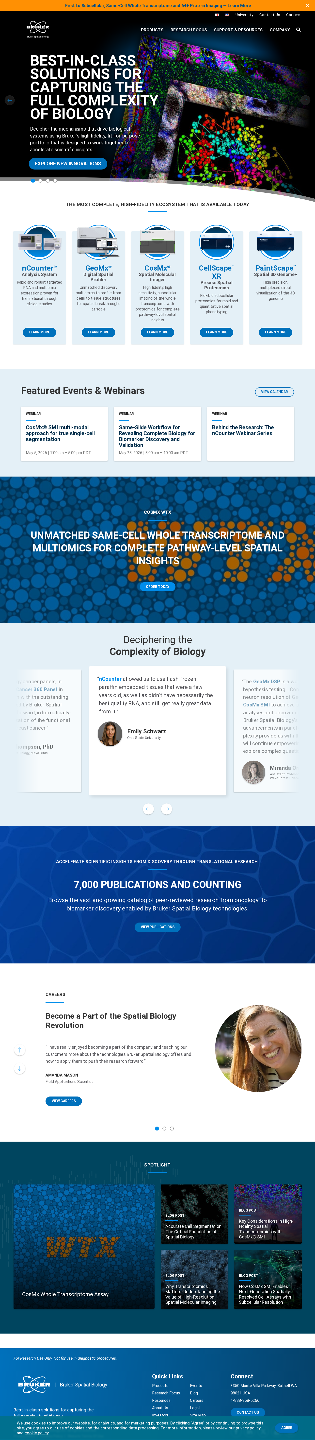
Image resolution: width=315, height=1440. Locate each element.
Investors (160, 1415)
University (244, 15)
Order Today (157, 587)
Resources (161, 1400)
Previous (10, 100)
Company (280, 29)
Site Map (198, 1415)
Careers (293, 15)
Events (196, 1385)
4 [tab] (55, 181)
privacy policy (248, 1427)
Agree (286, 1428)
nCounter (110, 679)
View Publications (157, 927)
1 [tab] (33, 181)
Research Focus (189, 29)
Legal (195, 1408)
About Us (160, 1408)
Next (305, 100)
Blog (194, 1393)
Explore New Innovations (68, 164)
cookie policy (36, 1432)
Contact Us (269, 15)
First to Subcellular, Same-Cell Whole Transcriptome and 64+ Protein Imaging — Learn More (158, 5)
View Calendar (274, 392)
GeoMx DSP (267, 682)
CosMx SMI (256, 705)
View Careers (64, 1101)
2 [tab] (40, 181)
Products (160, 1385)
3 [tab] (48, 181)
